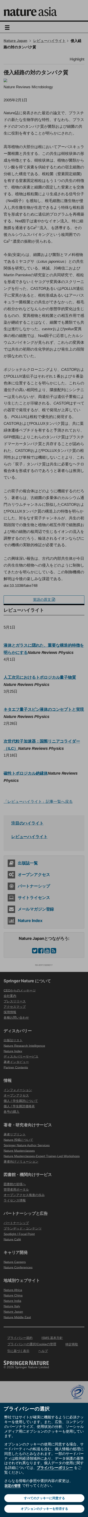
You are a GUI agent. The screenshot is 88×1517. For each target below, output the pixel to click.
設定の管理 (13, 1485)
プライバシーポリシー (55, 1467)
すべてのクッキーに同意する (44, 1498)
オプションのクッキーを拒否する (44, 1508)
